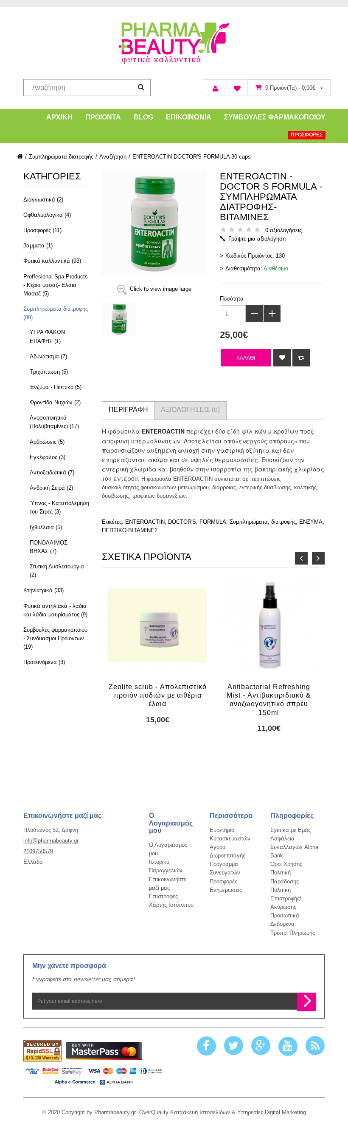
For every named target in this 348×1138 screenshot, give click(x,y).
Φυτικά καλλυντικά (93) (52, 261)
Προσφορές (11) (42, 230)
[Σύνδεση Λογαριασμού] (214, 87)
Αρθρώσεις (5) (47, 442)
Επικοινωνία (188, 117)
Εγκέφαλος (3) (47, 457)
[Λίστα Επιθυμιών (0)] (236, 87)
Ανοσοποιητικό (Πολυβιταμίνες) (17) (54, 421)
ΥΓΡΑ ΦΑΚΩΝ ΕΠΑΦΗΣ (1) (47, 336)
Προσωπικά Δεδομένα (284, 919)
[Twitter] (233, 1046)
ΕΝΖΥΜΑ (311, 522)
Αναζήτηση (112, 156)
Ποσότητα (232, 298)
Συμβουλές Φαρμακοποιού (275, 117)
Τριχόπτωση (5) (49, 372)
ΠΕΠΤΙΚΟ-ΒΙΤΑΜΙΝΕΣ (130, 530)
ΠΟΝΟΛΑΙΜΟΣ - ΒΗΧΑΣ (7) (50, 546)
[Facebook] (206, 1046)
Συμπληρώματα (249, 522)
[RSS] (315, 1046)
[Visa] (94, 1075)
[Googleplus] (260, 1046)
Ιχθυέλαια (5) (46, 527)
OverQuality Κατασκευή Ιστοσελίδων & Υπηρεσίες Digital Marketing (222, 1112)
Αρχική (59, 117)
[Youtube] (288, 1046)
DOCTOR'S (182, 522)
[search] (141, 87)
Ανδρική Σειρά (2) (51, 488)
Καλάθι (245, 358)
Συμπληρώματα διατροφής (61, 156)
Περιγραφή (128, 410)
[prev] (301, 558)
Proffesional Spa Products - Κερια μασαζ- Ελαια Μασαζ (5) (55, 285)
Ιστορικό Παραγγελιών (165, 866)
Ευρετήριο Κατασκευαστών (230, 834)
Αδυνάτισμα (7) (48, 356)
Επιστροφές (163, 896)
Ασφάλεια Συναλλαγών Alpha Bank (294, 847)
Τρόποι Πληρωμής (292, 933)
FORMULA (212, 522)
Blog (143, 117)
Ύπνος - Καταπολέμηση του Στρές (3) (59, 507)
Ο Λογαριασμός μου (168, 849)
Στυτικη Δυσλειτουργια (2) (57, 570)
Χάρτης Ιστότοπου (171, 905)
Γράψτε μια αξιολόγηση (257, 239)
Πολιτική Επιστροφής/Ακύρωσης (285, 898)
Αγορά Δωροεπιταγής (227, 851)
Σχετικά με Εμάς (290, 830)
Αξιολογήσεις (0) (190, 410)
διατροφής (283, 522)
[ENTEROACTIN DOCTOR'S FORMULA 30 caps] (144, 319)
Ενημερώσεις (226, 890)
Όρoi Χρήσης (286, 864)
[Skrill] (104, 1051)
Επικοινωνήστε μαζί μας (167, 883)
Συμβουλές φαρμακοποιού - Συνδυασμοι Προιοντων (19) (55, 638)
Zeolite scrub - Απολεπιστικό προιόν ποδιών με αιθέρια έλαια (158, 695)
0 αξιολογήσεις (283, 230)
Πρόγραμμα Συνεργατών (225, 868)
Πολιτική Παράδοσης (284, 876)
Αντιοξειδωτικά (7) (52, 472)
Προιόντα (103, 117)
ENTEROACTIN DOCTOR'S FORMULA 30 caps (191, 156)
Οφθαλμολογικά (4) (47, 215)
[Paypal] (42, 1050)
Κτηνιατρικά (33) (43, 590)
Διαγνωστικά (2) (43, 199)
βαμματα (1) (38, 245)
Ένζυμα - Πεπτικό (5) (55, 387)
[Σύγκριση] (301, 357)
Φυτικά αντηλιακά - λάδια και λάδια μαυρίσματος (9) (55, 610)
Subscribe (306, 1002)
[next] (318, 558)
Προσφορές (223, 881)
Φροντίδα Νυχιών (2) (55, 402)
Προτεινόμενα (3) (44, 662)
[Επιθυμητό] (282, 357)
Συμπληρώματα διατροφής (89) (55, 313)
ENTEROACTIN (145, 522)
